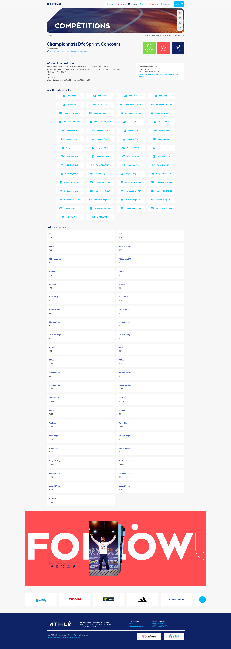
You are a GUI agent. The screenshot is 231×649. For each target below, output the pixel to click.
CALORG (131, 625)
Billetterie (112, 4)
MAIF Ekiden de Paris (158, 626)
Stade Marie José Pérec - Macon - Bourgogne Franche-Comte (68, 51)
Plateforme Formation (136, 626)
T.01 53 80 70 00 (85, 626)
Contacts (77, 637)
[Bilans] (180, 23)
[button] (136, 527)
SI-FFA (131, 623)
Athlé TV (145, 4)
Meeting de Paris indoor (159, 625)
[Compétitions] (180, 13)
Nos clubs (155, 4)
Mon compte (167, 4)
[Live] (180, 28)
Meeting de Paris (157, 623)
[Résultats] (180, 18)
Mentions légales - (68, 637)
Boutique (123, 4)
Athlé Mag (134, 4)
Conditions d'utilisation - (54, 637)
